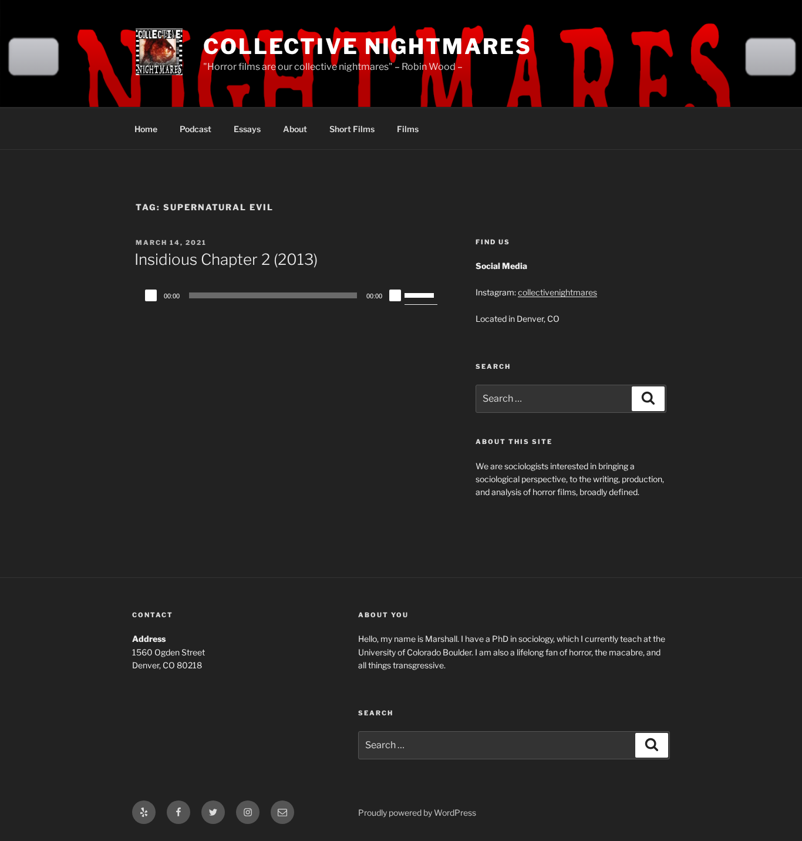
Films (408, 129)
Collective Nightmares (367, 46)
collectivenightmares (557, 292)
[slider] (421, 294)
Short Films (352, 129)
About (295, 129)
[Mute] (395, 295)
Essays (247, 129)
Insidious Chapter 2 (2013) (226, 259)
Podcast (195, 129)
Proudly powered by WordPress (417, 813)
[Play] (151, 295)
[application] (289, 295)
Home (145, 129)
